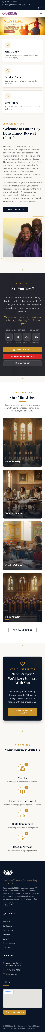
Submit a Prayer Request (23, 711)
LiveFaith (31, 1028)
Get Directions (16, 1012)
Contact (6, 939)
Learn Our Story (15, 209)
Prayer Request (9, 943)
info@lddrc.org (12, 974)
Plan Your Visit (24, 350)
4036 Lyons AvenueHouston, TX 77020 (14, 964)
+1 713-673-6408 (13, 970)
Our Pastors (7, 926)
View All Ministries (22, 630)
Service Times (8, 930)
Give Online (24, 363)
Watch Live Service (24, 356)
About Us (6, 922)
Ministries (6, 935)
